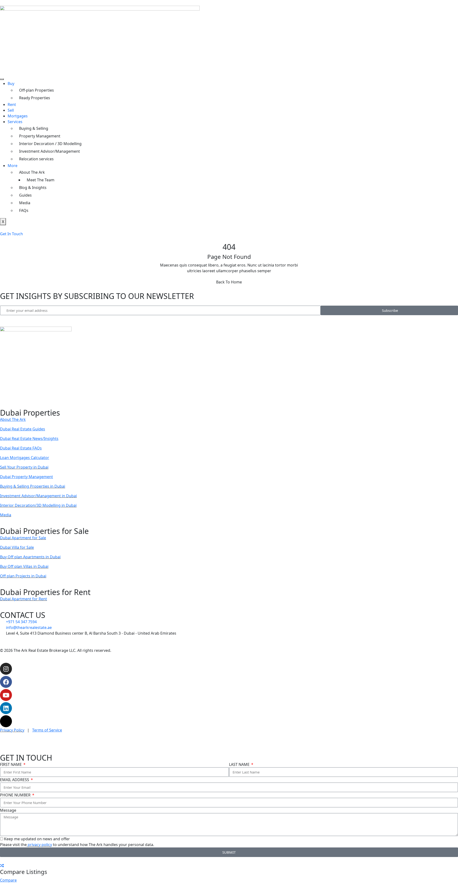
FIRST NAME (11, 764)
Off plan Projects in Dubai (23, 576)
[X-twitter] (6, 721)
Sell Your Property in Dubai (24, 467)
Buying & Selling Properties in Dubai (32, 486)
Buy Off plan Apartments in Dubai (30, 556)
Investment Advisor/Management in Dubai (38, 495)
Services (15, 121)
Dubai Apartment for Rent (23, 598)
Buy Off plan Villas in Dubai (24, 566)
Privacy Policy (12, 730)
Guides (25, 195)
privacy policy (39, 844)
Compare (8, 880)
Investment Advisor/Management (49, 151)
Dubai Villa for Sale (17, 547)
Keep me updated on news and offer (37, 838)
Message (8, 810)
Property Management (39, 136)
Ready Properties (34, 97)
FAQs (23, 210)
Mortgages (18, 116)
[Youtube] (6, 695)
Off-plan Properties (36, 90)
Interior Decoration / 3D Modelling (50, 143)
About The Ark (32, 172)
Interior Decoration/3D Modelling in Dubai (38, 505)
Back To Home (229, 282)
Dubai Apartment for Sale (23, 537)
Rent (12, 104)
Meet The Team (40, 180)
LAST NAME (239, 764)
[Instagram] (6, 669)
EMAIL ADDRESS (15, 779)
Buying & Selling (33, 128)
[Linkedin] (6, 708)
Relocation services (36, 159)
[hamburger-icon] (2, 79)
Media (24, 202)
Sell (11, 110)
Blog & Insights (33, 187)
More (12, 165)
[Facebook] (6, 682)
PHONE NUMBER (15, 795)
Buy (11, 83)
